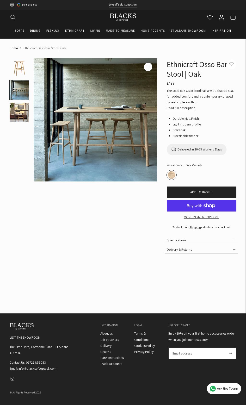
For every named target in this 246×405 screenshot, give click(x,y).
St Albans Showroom (188, 31)
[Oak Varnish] (171, 175)
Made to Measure (120, 31)
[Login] (221, 17)
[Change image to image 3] (19, 112)
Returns (105, 351)
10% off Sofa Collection (123, 4)
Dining (35, 31)
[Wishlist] (210, 17)
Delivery (105, 345)
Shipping (195, 227)
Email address (182, 347)
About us (106, 333)
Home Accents (153, 31)
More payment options (201, 217)
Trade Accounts (111, 363)
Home (14, 48)
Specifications (176, 240)
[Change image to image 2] (19, 90)
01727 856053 (36, 362)
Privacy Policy (144, 351)
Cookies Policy (144, 345)
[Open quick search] (13, 17)
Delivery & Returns (179, 249)
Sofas (19, 31)
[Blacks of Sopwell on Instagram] (12, 4)
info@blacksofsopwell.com (37, 368)
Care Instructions (112, 357)
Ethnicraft (75, 31)
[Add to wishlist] (231, 64)
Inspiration (221, 31)
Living (95, 31)
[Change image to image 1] (19, 67)
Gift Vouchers (109, 339)
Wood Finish (175, 165)
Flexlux (52, 31)
